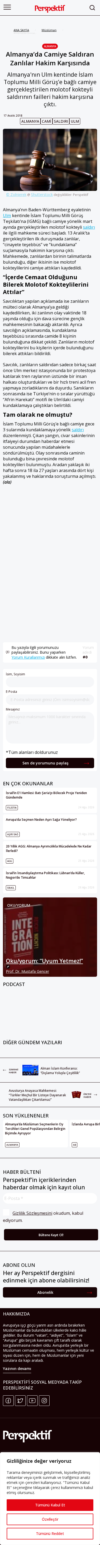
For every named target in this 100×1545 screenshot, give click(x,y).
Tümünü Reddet (50, 1533)
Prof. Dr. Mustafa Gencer (27, 971)
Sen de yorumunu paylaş (45, 762)
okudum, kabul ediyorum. (43, 1216)
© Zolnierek (16, 194)
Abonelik (45, 1292)
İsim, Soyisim (15, 674)
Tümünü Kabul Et (50, 1504)
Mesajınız (13, 709)
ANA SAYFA (21, 30)
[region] (50, 1498)
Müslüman (49, 30)
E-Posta (11, 691)
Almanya (50, 46)
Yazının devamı (17, 1368)
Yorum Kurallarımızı (28, 657)
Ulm (75, 121)
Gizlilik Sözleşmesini (32, 1213)
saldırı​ (78, 430)
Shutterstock (42, 194)
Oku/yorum (18, 905)
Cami (46, 121)
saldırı (61, 121)
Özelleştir (50, 1519)
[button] (7, 7)
